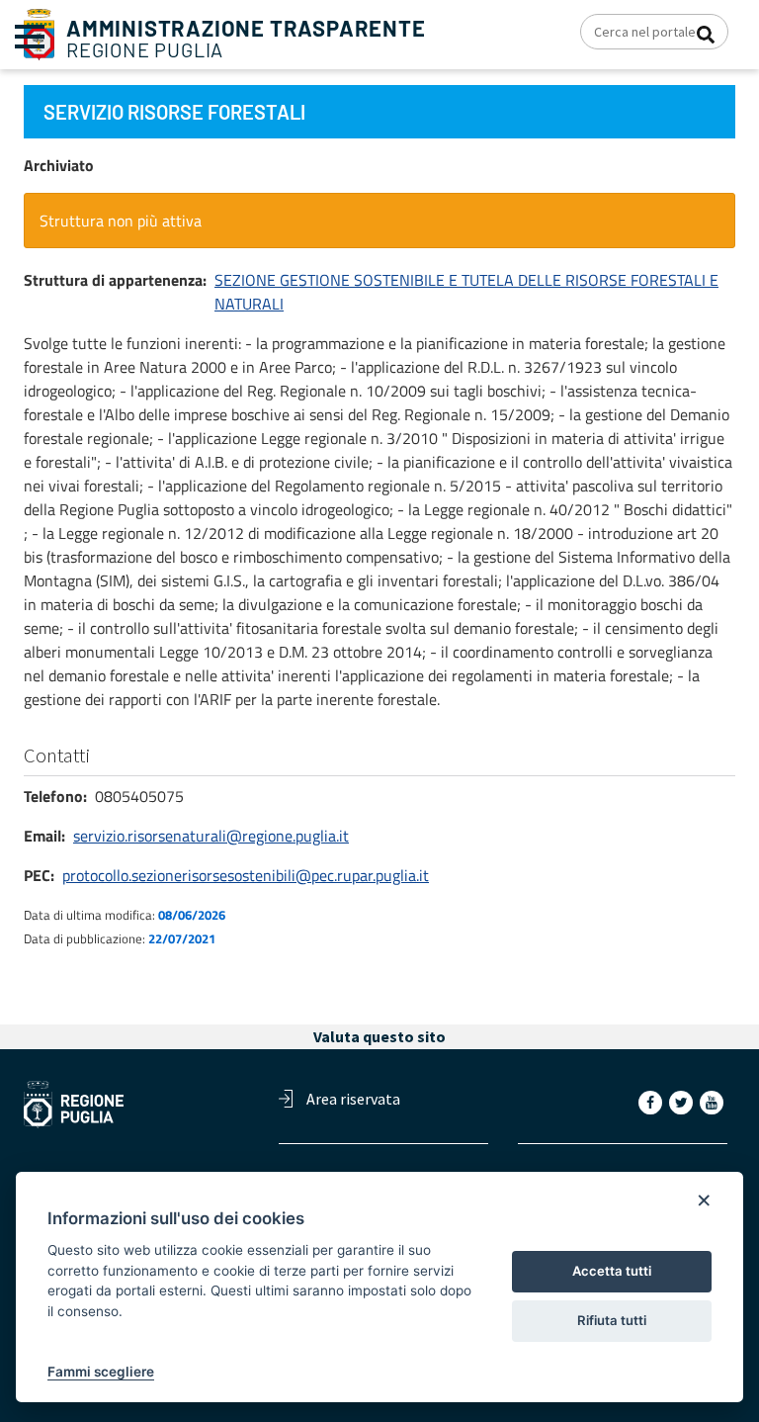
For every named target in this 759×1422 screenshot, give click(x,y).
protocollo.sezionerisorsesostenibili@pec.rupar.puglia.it (245, 875)
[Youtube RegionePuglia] (713, 1102)
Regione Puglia (246, 39)
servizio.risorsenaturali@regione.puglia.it (211, 835)
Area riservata (353, 1099)
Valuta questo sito (379, 1036)
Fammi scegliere (100, 1371)
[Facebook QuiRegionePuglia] (652, 1102)
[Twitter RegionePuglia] (683, 1102)
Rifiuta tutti (611, 1320)
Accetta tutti (611, 1271)
